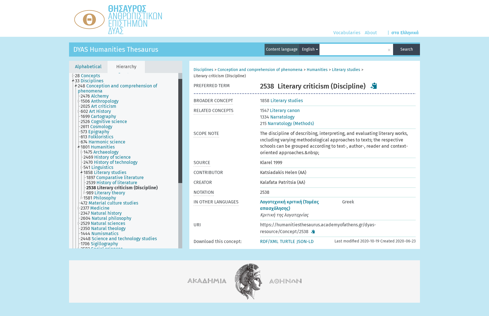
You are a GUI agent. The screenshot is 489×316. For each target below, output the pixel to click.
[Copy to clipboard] (374, 85)
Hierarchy (126, 66)
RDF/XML (269, 241)
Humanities (317, 69)
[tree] (125, 160)
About (371, 32)
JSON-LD (305, 241)
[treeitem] (90, 75)
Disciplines (203, 69)
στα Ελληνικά (405, 32)
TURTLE (287, 241)
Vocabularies (346, 32)
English (309, 49)
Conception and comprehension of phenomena (260, 69)
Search (406, 49)
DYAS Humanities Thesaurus (115, 49)
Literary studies (346, 69)
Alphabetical (88, 66)
